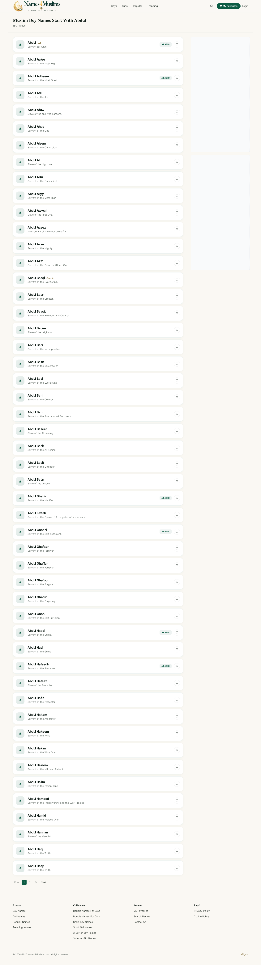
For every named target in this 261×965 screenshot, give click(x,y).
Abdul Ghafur (37, 597)
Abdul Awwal (37, 211)
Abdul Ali (34, 160)
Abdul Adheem (38, 76)
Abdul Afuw (36, 110)
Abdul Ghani (36, 614)
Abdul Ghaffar (38, 563)
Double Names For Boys (86, 910)
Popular (137, 5)
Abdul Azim (36, 244)
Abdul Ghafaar (38, 547)
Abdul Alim (35, 177)
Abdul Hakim (37, 748)
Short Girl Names (82, 927)
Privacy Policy (202, 910)
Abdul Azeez (37, 227)
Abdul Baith (36, 362)
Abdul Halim (36, 782)
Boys (114, 5)
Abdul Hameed (38, 799)
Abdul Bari (35, 395)
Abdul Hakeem (38, 731)
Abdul (32, 42)
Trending (152, 5)
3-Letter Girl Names (84, 938)
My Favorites (141, 910)
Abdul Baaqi (36, 278)
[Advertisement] (220, 94)
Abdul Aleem (37, 143)
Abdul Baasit (37, 311)
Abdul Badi (35, 345)
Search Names (142, 916)
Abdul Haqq (36, 866)
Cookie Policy (201, 916)
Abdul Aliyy (36, 194)
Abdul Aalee (36, 59)
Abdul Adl (34, 93)
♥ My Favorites (228, 6)
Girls (125, 5)
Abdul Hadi (35, 647)
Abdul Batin (36, 479)
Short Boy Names (83, 922)
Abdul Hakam (37, 715)
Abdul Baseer (37, 429)
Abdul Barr (35, 412)
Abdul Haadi (36, 631)
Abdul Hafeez (37, 681)
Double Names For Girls (86, 916)
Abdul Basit (36, 463)
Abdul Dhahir (37, 496)
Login (245, 6)
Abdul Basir (36, 446)
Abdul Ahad (36, 127)
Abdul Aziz (35, 261)
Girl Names (19, 916)
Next (43, 882)
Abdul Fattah (37, 513)
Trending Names (22, 927)
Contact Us (140, 922)
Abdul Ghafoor (38, 580)
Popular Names (21, 922)
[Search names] (211, 6)
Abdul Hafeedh (38, 664)
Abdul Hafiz (36, 698)
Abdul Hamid (37, 815)
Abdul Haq (35, 849)
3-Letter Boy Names (84, 932)
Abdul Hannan (38, 832)
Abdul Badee (37, 328)
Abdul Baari (36, 295)
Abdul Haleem (38, 765)
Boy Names (19, 910)
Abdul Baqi (35, 379)
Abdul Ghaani (37, 530)
